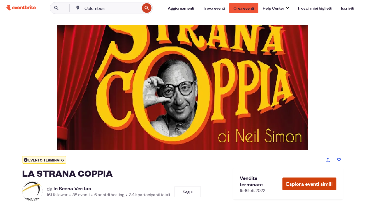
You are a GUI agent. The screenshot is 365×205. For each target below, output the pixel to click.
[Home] (21, 8)
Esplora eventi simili (309, 183)
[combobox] (111, 8)
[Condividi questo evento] (328, 160)
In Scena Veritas (72, 188)
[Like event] (339, 159)
